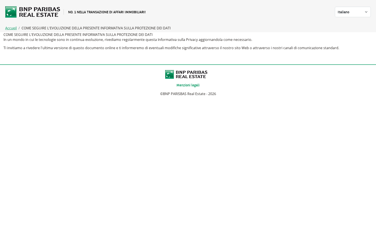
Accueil (11, 28)
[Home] (34, 12)
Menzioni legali (188, 85)
